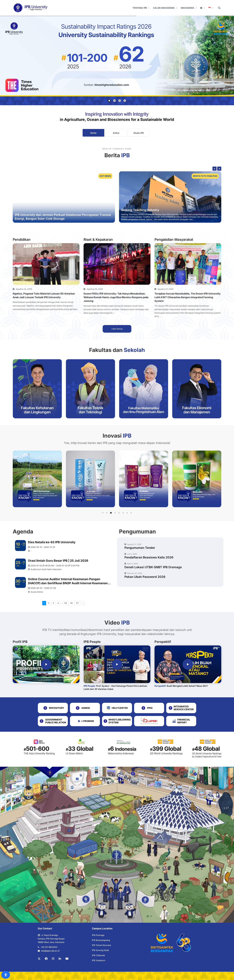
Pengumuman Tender (139, 547)
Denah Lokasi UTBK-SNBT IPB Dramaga (153, 567)
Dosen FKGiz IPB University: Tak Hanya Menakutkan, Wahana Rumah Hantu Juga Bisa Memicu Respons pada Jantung (116, 297)
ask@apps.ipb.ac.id (50, 950)
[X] (39, 959)
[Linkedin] (60, 959)
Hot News (105, 176)
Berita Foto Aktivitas (203, 176)
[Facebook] (46, 959)
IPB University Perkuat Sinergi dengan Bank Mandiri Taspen (163, 207)
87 (77, 603)
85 (65, 603)
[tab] (93, 133)
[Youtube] (67, 959)
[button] (102, 512)
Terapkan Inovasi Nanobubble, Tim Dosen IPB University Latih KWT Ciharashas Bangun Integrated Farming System (188, 297)
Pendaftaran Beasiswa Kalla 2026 (148, 557)
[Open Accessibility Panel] (5, 975)
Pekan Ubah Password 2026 (144, 577)
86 (71, 603)
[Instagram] (53, 959)
